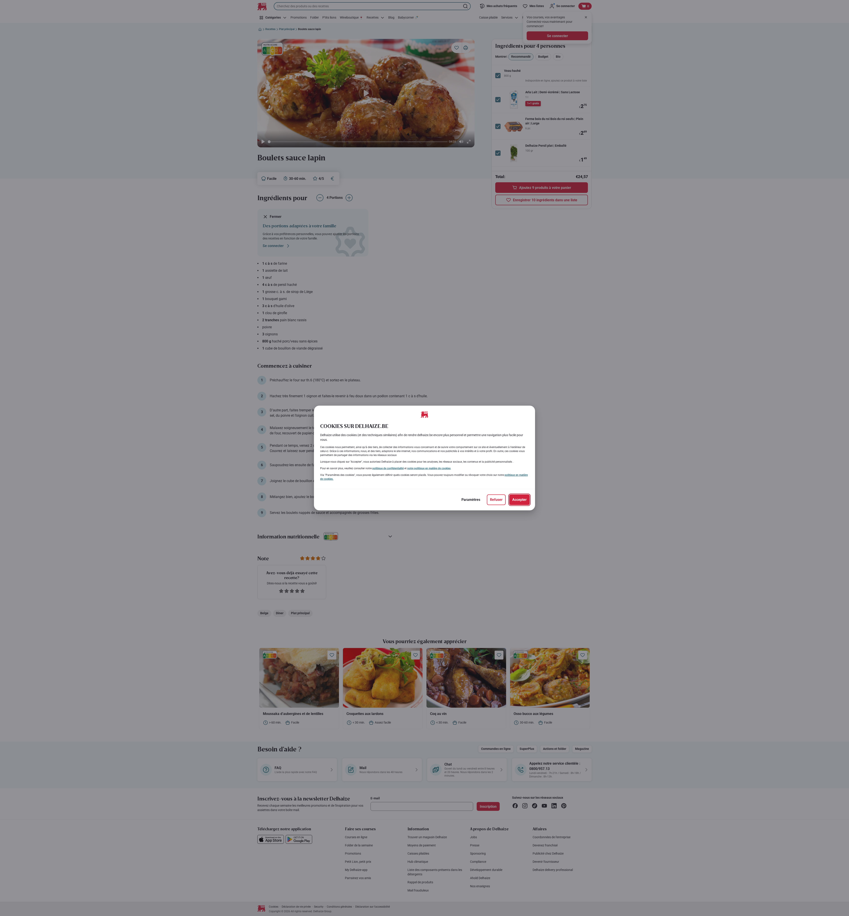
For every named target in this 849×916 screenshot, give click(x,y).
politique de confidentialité (388, 468)
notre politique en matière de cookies (429, 468)
